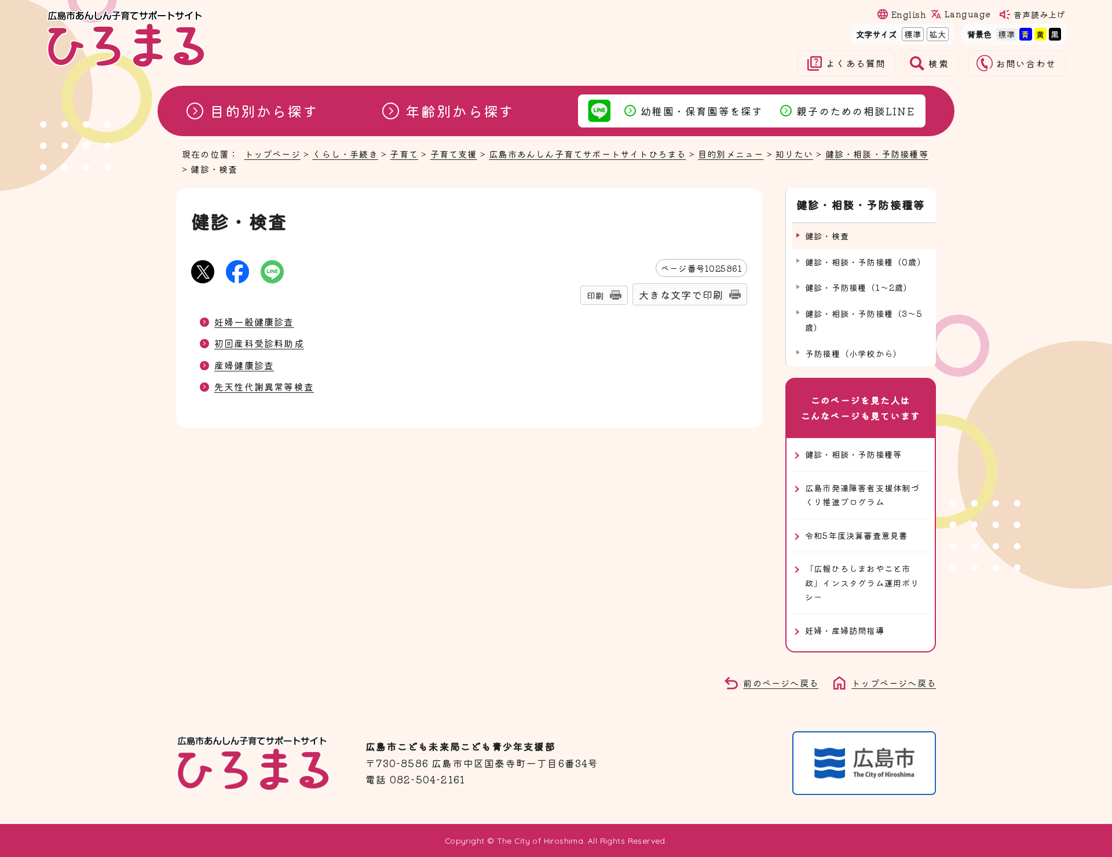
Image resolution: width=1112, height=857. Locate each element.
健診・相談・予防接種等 (876, 153)
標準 (911, 34)
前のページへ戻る (780, 682)
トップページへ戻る (893, 682)
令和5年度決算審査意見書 (856, 535)
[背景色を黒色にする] (1055, 34)
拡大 (936, 34)
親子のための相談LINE (855, 110)
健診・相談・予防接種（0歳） (865, 262)
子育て (404, 153)
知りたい (794, 153)
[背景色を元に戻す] (1006, 34)
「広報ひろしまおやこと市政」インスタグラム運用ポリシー (862, 582)
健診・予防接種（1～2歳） (859, 287)
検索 (938, 63)
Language (967, 14)
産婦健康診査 (244, 365)
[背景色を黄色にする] (1040, 34)
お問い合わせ (1026, 63)
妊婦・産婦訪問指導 (844, 630)
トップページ (272, 153)
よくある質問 (856, 63)
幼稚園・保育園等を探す (702, 110)
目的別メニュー (730, 153)
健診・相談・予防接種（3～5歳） (864, 320)
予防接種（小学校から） (853, 353)
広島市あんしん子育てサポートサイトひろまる (587, 153)
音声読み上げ (1040, 14)
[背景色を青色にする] (1025, 34)
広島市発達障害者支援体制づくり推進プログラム (862, 495)
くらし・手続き (345, 153)
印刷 (595, 295)
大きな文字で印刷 (681, 294)
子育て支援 (453, 153)
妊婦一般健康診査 (254, 322)
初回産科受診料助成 (259, 343)
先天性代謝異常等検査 (264, 386)
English (908, 14)
